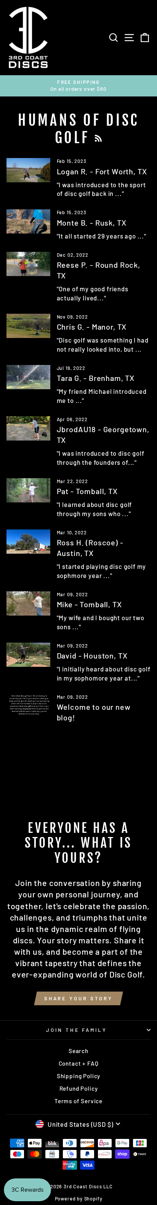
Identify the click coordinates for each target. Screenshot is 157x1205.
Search (78, 1050)
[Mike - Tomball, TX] (28, 603)
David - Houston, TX (92, 655)
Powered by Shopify (79, 1199)
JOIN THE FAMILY (76, 1030)
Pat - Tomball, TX (87, 491)
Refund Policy (78, 1088)
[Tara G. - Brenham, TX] (28, 377)
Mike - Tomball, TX (89, 604)
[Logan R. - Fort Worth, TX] (28, 170)
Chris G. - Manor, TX (92, 326)
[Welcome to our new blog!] (28, 706)
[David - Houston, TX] (28, 655)
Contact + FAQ (79, 1063)
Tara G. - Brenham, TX (96, 377)
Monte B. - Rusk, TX (92, 222)
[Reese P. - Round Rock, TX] (28, 264)
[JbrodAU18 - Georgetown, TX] (28, 428)
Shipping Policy (78, 1075)
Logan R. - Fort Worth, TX (102, 171)
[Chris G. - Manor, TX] (28, 326)
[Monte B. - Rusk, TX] (28, 221)
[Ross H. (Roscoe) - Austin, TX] (28, 541)
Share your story (78, 998)
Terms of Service (78, 1101)
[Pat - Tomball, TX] (28, 490)
